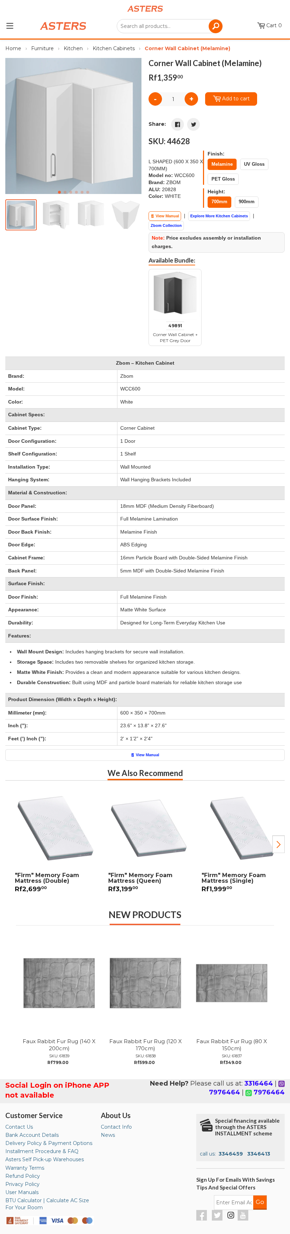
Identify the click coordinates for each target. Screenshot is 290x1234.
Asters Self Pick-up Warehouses (44, 1159)
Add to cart (236, 98)
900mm (247, 201)
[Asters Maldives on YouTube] (244, 1219)
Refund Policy (22, 1176)
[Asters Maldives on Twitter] (218, 1219)
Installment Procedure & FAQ (42, 1151)
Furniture (42, 48)
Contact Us (19, 1127)
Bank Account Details (32, 1135)
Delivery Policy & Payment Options (48, 1143)
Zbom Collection (166, 225)
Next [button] (278, 844)
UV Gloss (254, 164)
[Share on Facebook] (177, 124)
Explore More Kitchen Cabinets (219, 216)
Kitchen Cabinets (114, 48)
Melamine (222, 164)
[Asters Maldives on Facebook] (202, 1219)
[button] (133, 126)
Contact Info (116, 1127)
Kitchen (73, 48)
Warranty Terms (24, 1168)
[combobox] (170, 26)
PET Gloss (223, 179)
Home (13, 48)
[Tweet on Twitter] (193, 124)
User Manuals (22, 1192)
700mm (219, 201)
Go (260, 1201)
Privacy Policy (22, 1184)
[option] (52, 844)
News (108, 1135)
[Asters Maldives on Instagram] (230, 1216)
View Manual (167, 216)
